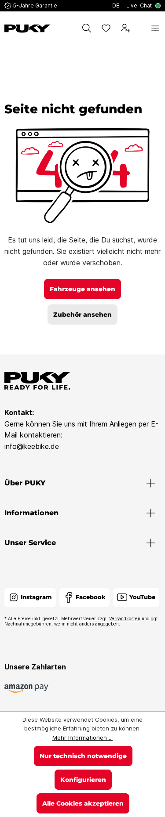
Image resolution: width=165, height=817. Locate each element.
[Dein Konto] (125, 28)
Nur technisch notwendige (83, 756)
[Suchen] (86, 28)
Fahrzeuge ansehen (82, 289)
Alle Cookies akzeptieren (83, 803)
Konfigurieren (83, 780)
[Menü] (155, 28)
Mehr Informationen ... (82, 737)
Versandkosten (124, 618)
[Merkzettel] (106, 28)
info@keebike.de (31, 446)
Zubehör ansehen (82, 314)
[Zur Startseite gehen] (27, 28)
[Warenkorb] (140, 28)
